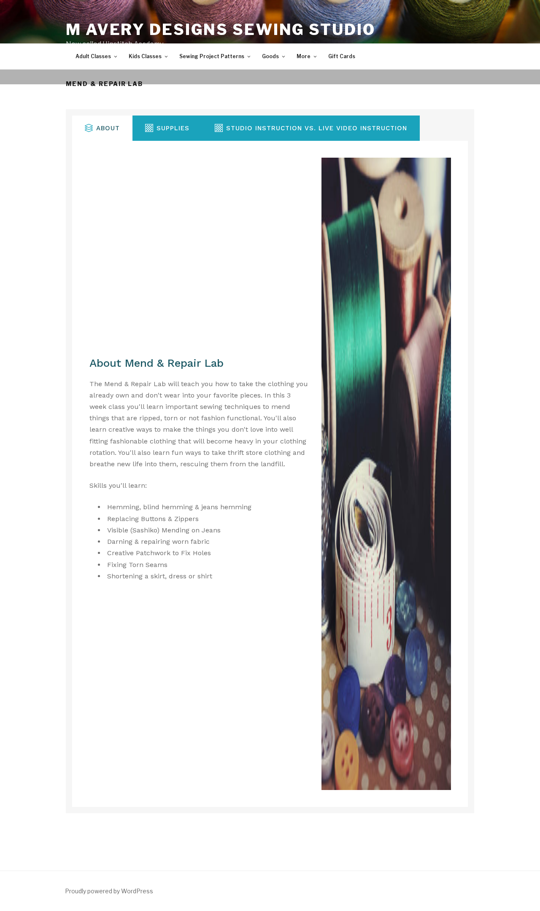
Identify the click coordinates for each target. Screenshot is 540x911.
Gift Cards (341, 56)
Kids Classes (145, 56)
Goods (270, 56)
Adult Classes (93, 56)
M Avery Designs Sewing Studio (220, 29)
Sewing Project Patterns (211, 56)
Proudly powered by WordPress (109, 891)
